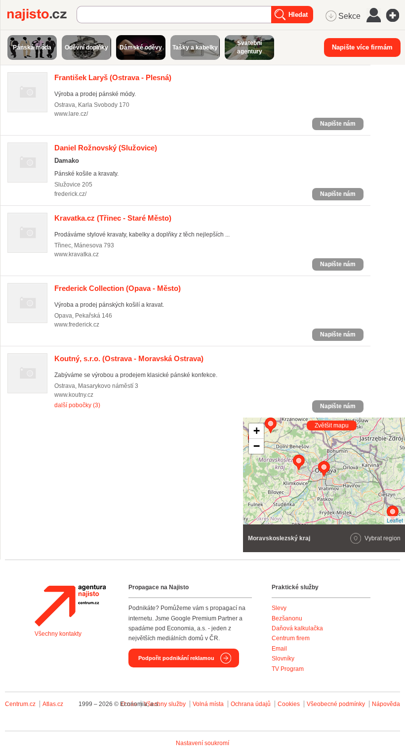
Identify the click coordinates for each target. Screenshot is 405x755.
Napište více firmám (362, 47)
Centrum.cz (20, 704)
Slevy (279, 608)
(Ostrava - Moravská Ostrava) (128, 358)
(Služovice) (105, 147)
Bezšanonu (287, 618)
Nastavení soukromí (202, 743)
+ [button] (256, 431)
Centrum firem (291, 638)
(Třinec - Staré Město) (112, 218)
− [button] (256, 446)
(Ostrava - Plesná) (112, 77)
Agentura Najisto (70, 605)
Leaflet (395, 520)
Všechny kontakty (58, 633)
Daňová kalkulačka (297, 628)
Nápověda (386, 704)
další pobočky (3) (77, 405)
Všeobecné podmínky (336, 704)
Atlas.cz (52, 704)
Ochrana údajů (251, 704)
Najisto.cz (42, 14)
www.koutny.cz (73, 394)
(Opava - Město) (117, 288)
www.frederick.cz (76, 324)
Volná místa (208, 704)
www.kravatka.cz (76, 254)
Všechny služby (165, 704)
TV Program (288, 668)
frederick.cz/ (70, 193)
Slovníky (283, 658)
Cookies (289, 704)
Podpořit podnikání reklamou (176, 658)
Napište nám (338, 123)
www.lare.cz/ (71, 113)
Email (279, 648)
